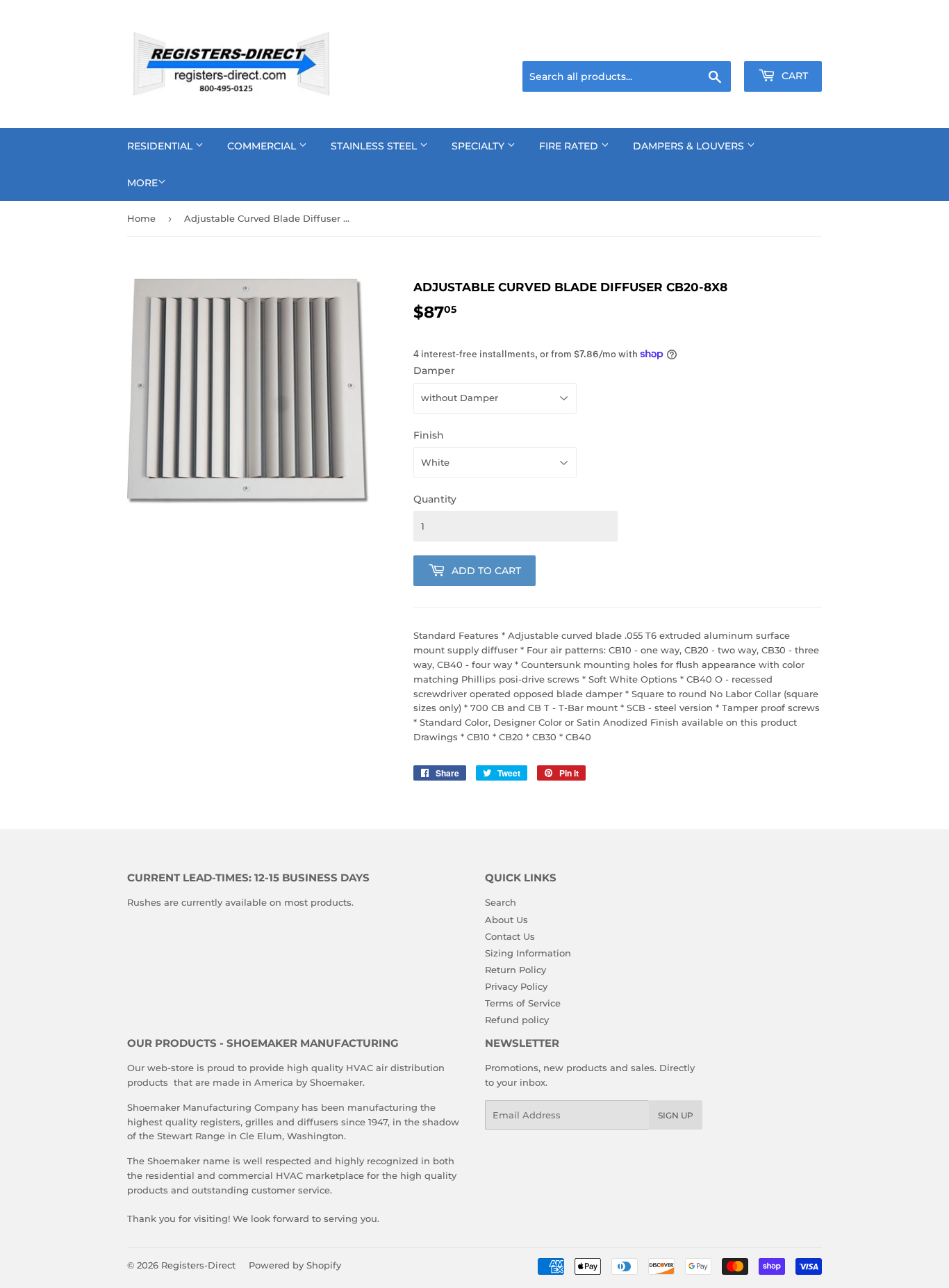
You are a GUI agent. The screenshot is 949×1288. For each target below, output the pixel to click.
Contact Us (510, 936)
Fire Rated (570, 146)
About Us (506, 919)
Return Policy (515, 969)
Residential (161, 146)
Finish (428, 435)
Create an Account (783, 44)
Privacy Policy (516, 986)
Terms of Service (523, 1003)
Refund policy (517, 1019)
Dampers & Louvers (690, 146)
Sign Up (675, 1115)
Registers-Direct (198, 1265)
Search (500, 902)
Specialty (479, 146)
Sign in (712, 44)
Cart (793, 76)
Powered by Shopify (295, 1265)
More (142, 183)
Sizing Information (528, 953)
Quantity (434, 499)
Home (141, 218)
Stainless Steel (375, 146)
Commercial (263, 146)
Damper (434, 370)
